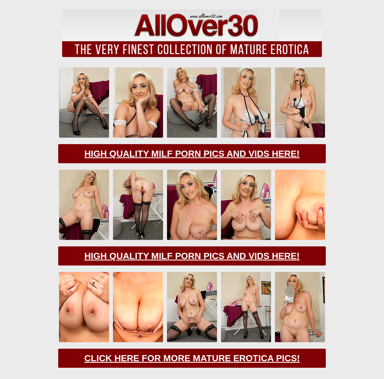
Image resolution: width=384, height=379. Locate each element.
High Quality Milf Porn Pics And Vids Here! (192, 154)
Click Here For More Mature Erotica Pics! (192, 358)
